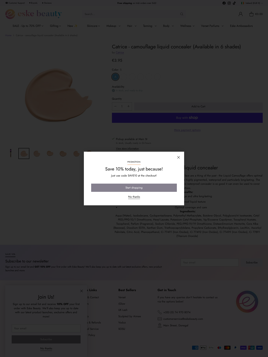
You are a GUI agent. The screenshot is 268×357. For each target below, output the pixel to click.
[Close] (178, 157)
